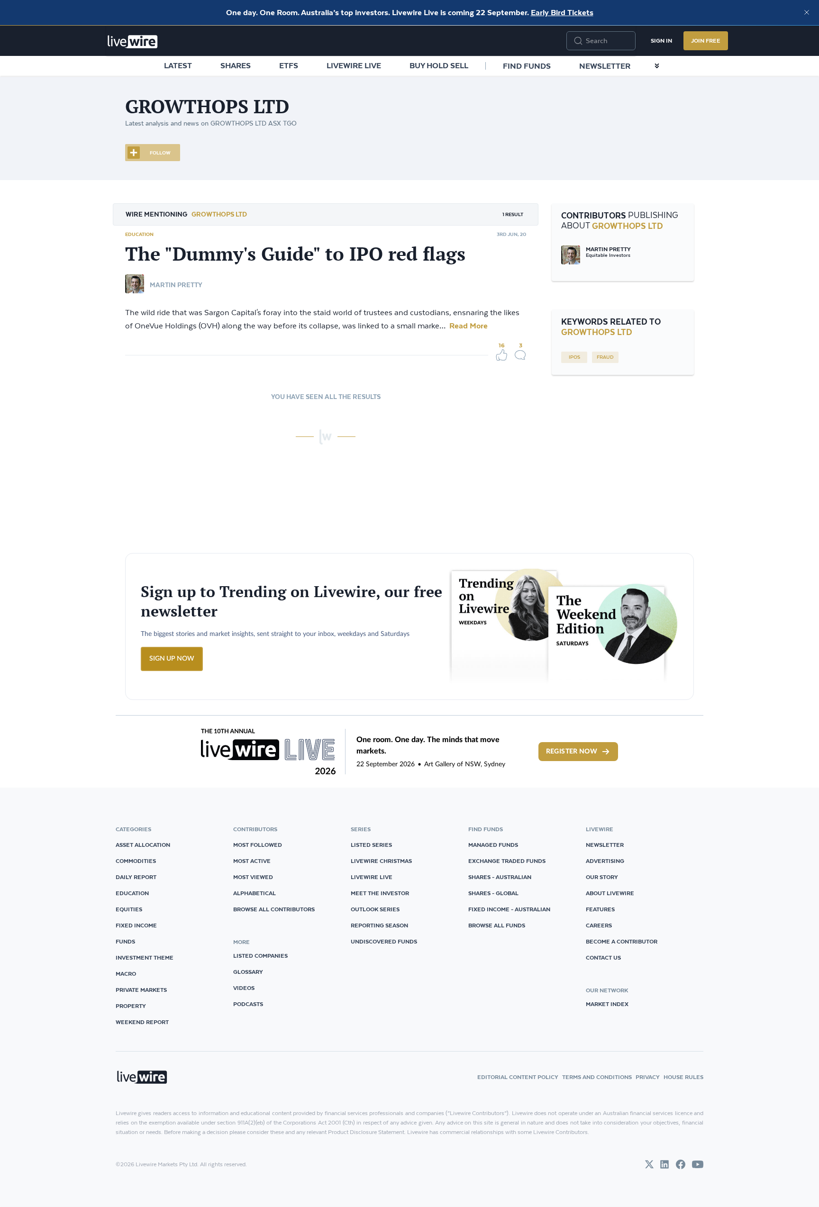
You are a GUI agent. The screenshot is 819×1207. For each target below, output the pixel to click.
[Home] (132, 41)
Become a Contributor (621, 941)
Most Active (252, 860)
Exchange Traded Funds (507, 860)
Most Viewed (253, 876)
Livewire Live (354, 65)
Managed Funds (493, 844)
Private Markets (141, 989)
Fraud (605, 357)
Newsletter (604, 66)
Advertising (605, 860)
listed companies (260, 955)
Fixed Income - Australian (509, 909)
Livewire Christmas (381, 860)
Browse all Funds (496, 925)
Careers (599, 925)
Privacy (648, 1076)
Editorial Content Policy (517, 1076)
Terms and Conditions (597, 1076)
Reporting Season (379, 925)
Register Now (571, 751)
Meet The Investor (380, 893)
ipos (574, 357)
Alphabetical (254, 893)
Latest (178, 65)
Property (131, 1005)
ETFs (288, 65)
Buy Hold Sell (439, 65)
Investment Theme (144, 957)
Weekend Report (142, 1021)
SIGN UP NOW (171, 658)
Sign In (661, 40)
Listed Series (371, 844)
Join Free (705, 40)
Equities (129, 909)
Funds (125, 941)
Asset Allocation (143, 844)
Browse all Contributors (274, 909)
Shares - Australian (499, 876)
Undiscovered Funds (384, 941)
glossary (248, 971)
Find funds (527, 66)
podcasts (248, 1003)
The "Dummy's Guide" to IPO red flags (295, 253)
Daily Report (136, 876)
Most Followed (257, 844)
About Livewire (610, 893)
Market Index (607, 1003)
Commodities (136, 860)
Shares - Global (493, 893)
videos (244, 987)
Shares (235, 65)
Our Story (602, 876)
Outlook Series (375, 909)
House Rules (683, 1076)
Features (600, 909)
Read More (467, 325)
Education (139, 234)
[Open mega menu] (656, 65)
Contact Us (603, 957)
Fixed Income (136, 925)
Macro (126, 973)
